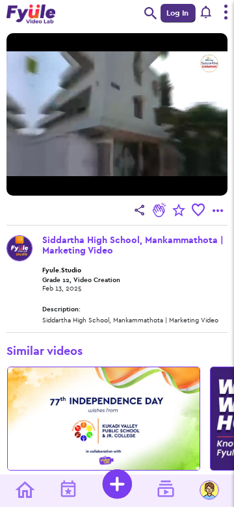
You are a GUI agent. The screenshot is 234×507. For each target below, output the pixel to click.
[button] (206, 13)
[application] (117, 114)
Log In (177, 13)
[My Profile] (209, 490)
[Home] (24, 491)
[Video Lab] (166, 490)
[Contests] (68, 490)
